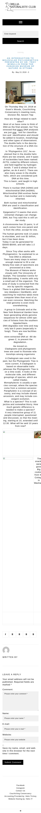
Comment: (7, 810)
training (21, 52)
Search (20, 41)
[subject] (20, 22)
